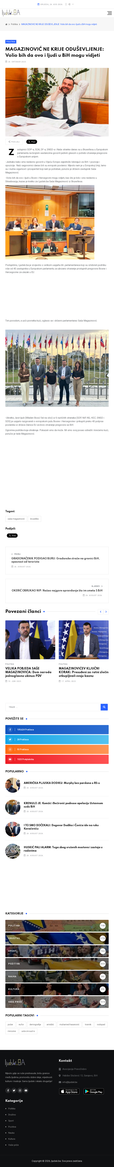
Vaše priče (13, 1145)
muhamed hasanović (69, 1024)
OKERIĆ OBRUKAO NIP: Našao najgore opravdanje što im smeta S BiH (57, 590)
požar (10, 1024)
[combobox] (21, 707)
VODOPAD (101, 1024)
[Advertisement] (57, 296)
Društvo (12, 1115)
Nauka (11, 1133)
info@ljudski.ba (69, 1082)
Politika (11, 42)
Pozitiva (12, 1127)
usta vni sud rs (28, 1031)
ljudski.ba (56, 1161)
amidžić (50, 1024)
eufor (21, 1024)
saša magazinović (16, 519)
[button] (100, 611)
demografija (35, 1024)
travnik (88, 1024)
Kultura (11, 1139)
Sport (11, 1121)
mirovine (12, 1031)
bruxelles (34, 519)
